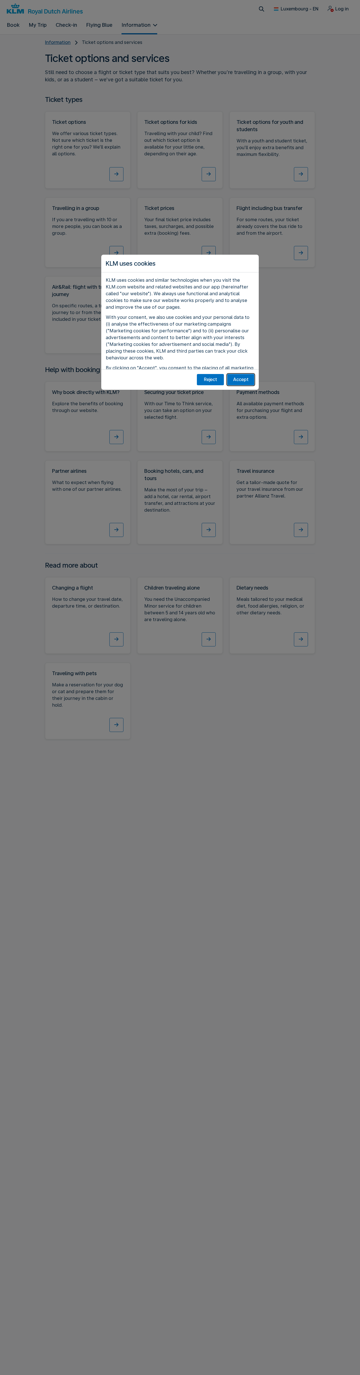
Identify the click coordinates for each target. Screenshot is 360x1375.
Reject (210, 379)
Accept (241, 379)
